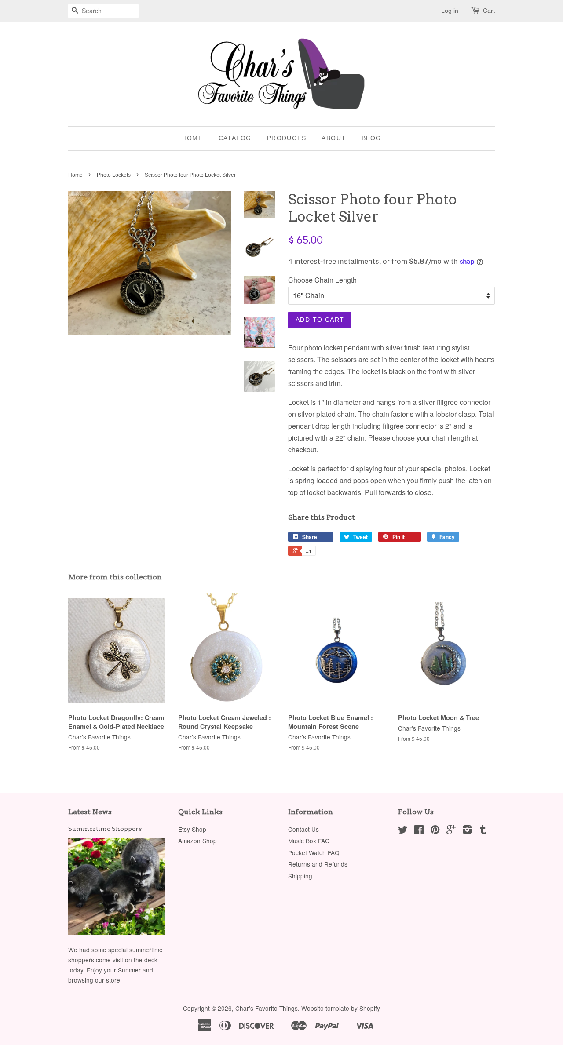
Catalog (235, 138)
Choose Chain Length (322, 280)
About (334, 138)
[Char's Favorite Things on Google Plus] (451, 831)
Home (192, 138)
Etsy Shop (192, 829)
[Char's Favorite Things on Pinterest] (435, 831)
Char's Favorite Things (266, 1008)
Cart (489, 10)
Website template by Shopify (340, 1008)
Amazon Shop (197, 840)
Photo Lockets (114, 175)
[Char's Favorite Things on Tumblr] (483, 831)
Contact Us (303, 829)
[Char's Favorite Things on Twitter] (403, 831)
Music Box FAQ (309, 840)
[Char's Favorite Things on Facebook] (419, 831)
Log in (449, 10)
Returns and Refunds (317, 863)
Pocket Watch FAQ (314, 852)
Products (286, 138)
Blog (371, 138)
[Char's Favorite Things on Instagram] (467, 831)
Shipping (300, 875)
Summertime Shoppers (105, 828)
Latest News (90, 812)
